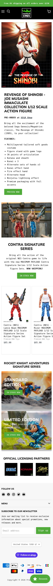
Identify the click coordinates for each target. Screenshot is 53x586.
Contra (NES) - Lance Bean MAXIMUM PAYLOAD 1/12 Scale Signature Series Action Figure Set (15, 331)
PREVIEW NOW (13, 192)
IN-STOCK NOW (26, 275)
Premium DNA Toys (12, 339)
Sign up (43, 530)
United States (25, 544)
